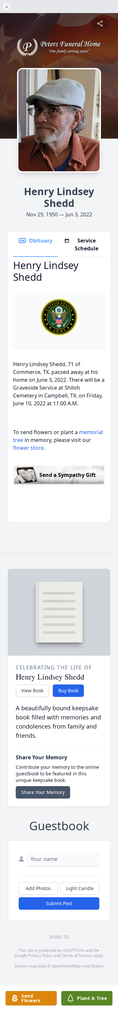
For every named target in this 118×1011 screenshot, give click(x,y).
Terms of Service (77, 955)
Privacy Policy (40, 955)
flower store (28, 447)
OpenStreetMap (66, 966)
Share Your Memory (43, 792)
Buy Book (68, 690)
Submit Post (59, 903)
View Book (32, 690)
